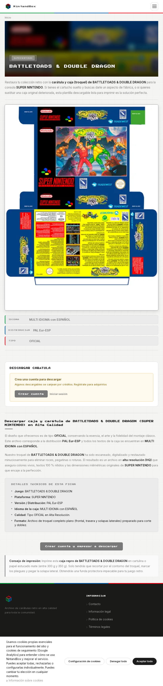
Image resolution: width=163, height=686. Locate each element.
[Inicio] (41, 599)
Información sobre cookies (26, 680)
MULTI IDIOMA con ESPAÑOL (49, 319)
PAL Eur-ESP (42, 330)
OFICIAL (35, 341)
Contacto (95, 604)
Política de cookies (101, 619)
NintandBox (25, 6)
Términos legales (99, 626)
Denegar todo (118, 661)
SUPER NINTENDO (23, 58)
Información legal (100, 611)
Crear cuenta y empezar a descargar (81, 546)
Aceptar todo (145, 661)
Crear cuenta (31, 394)
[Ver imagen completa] (81, 207)
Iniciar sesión (58, 393)
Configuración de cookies (84, 661)
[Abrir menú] (154, 6)
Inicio (8, 17)
